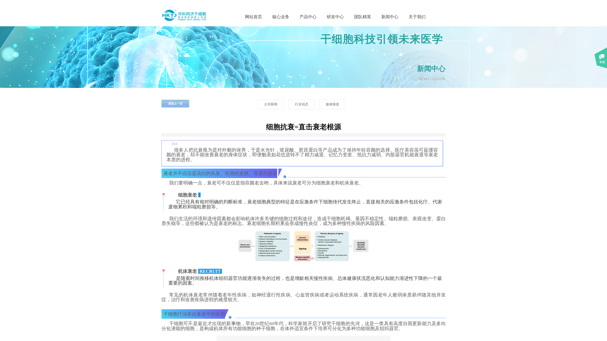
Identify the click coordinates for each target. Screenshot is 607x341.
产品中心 (308, 16)
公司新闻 (270, 104)
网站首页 (253, 16)
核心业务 (280, 16)
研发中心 (335, 16)
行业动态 (301, 104)
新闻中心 (389, 16)
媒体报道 (332, 104)
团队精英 (362, 16)
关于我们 (417, 16)
